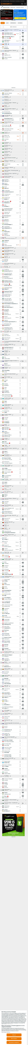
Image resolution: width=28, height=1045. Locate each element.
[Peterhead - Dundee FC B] (13, 634)
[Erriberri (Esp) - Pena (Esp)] (13, 751)
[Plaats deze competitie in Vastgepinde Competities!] (17, 51)
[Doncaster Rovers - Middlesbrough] (13, 274)
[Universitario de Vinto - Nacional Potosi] (13, 129)
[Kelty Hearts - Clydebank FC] (13, 627)
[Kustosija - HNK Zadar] (13, 428)
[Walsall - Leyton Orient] (13, 317)
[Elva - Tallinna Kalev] (13, 358)
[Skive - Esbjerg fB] (13, 231)
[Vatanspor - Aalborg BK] (13, 213)
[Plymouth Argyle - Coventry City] (13, 299)
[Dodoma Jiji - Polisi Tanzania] (13, 683)
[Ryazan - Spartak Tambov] (13, 546)
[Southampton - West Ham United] (13, 306)
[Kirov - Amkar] (13, 542)
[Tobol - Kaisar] (13, 402)
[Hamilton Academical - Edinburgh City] (13, 623)
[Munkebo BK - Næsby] (13, 198)
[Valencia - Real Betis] (13, 47)
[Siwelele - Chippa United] (13, 773)
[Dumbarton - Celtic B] (13, 609)
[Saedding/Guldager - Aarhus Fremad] (13, 209)
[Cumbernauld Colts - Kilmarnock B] (13, 605)
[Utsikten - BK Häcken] (13, 810)
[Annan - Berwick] (13, 587)
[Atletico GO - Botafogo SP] (13, 136)
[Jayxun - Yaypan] (13, 483)
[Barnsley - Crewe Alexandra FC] (13, 277)
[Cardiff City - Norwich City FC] (13, 270)
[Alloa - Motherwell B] (13, 584)
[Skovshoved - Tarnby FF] (13, 216)
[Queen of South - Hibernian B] (13, 638)
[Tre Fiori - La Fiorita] (13, 556)
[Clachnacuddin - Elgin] (13, 594)
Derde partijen (9, 1023)
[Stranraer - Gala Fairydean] (13, 649)
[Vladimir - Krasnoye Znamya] (13, 549)
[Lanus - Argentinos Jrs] (13, 54)
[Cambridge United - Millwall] (13, 288)
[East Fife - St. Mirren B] (13, 613)
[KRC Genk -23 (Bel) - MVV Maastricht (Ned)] (13, 741)
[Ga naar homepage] (7, 4)
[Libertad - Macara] (13, 260)
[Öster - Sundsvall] (13, 797)
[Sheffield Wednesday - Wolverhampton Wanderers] (13, 303)
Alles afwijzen (14, 1038)
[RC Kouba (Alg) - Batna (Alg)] (13, 744)
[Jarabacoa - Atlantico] (13, 241)
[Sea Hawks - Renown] (13, 672)
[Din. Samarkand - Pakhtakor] (13, 476)
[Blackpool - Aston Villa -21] (13, 335)
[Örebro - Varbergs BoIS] (13, 793)
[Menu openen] (25, 4)
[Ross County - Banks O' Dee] (13, 642)
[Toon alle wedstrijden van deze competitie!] (25, 97)
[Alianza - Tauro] (13, 495)
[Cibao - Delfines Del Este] (13, 245)
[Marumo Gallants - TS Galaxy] (13, 765)
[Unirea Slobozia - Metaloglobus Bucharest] (13, 532)
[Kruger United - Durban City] (13, 762)
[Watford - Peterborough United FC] (13, 321)
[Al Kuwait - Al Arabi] (13, 418)
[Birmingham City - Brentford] (13, 324)
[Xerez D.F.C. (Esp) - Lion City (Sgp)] (13, 748)
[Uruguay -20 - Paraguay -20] (13, 734)
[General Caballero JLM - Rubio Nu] (13, 509)
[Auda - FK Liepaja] (13, 442)
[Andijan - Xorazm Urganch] (13, 469)
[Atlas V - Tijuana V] (13, 452)
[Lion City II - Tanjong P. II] (13, 659)
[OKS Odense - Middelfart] (13, 202)
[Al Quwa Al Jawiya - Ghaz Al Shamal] (13, 395)
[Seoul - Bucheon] (13, 786)
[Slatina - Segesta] (13, 432)
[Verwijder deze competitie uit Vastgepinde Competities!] (20, 30)
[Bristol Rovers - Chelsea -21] (13, 338)
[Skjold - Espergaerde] (13, 234)
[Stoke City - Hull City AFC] (13, 314)
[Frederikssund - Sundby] (13, 195)
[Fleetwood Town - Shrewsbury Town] (13, 292)
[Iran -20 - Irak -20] (13, 727)
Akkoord (14, 1034)
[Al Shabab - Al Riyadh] (13, 570)
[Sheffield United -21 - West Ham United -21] (13, 348)
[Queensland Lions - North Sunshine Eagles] (13, 119)
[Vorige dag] (2, 27)
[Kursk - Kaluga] (13, 538)
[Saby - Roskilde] (13, 205)
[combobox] (13, 27)
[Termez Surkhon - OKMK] (13, 472)
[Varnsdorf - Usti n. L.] (13, 689)
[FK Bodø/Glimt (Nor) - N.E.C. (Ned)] (13, 37)
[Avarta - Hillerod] (13, 187)
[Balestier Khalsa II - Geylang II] (13, 655)
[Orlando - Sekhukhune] (13, 769)
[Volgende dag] (25, 27)
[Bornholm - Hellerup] (13, 180)
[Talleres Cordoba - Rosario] (13, 58)
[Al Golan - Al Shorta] (13, 384)
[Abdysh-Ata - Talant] (13, 411)
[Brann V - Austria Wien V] (13, 364)
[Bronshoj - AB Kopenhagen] (13, 224)
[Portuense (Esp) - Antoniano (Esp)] (13, 755)
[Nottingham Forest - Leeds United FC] (13, 328)
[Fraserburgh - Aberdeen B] (13, 620)
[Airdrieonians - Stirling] (13, 580)
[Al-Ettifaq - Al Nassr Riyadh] (13, 573)
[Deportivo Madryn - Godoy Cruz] (13, 94)
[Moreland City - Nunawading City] (13, 112)
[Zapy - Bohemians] (13, 704)
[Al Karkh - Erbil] (13, 381)
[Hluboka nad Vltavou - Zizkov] (13, 707)
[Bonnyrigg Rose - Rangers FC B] (13, 591)
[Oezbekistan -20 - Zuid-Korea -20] (13, 730)
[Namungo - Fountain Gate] (13, 679)
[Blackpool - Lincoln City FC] (13, 285)
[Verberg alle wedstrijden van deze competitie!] (25, 30)
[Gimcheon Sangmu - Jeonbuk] (13, 779)
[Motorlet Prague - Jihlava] (13, 697)
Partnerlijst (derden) (5, 1032)
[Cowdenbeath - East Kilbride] (13, 602)
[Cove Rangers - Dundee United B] (13, 598)
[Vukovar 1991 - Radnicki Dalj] (13, 436)
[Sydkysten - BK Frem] (13, 220)
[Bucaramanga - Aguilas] (13, 164)
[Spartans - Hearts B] (13, 645)
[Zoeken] (22, 4)
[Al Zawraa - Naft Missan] (13, 391)
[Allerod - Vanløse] (13, 184)
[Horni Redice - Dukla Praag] (13, 693)
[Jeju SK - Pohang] (13, 783)
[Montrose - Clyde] (13, 631)
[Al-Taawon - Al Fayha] (13, 566)
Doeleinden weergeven (14, 1042)
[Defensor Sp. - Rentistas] (13, 717)
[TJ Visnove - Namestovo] (13, 666)
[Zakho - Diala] (13, 388)
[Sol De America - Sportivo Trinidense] (13, 512)
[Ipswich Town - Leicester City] (13, 295)
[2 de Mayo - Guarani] (13, 502)
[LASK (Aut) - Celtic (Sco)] (13, 41)
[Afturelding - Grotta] (13, 371)
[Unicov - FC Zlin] (13, 700)
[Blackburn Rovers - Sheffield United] (13, 281)
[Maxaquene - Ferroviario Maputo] (13, 462)
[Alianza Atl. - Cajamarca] (13, 519)
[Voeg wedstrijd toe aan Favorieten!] (1, 34)
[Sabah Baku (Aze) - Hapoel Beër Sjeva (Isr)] (13, 34)
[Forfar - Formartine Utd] (13, 616)
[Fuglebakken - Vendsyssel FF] (13, 227)
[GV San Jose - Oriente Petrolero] (13, 126)
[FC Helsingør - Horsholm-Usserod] (13, 191)
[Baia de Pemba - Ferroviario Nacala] (13, 459)
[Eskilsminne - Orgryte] (13, 806)
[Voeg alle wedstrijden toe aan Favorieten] (1, 30)
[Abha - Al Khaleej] (13, 562)
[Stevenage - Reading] (13, 310)
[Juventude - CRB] (13, 140)
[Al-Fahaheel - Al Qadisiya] (13, 422)
